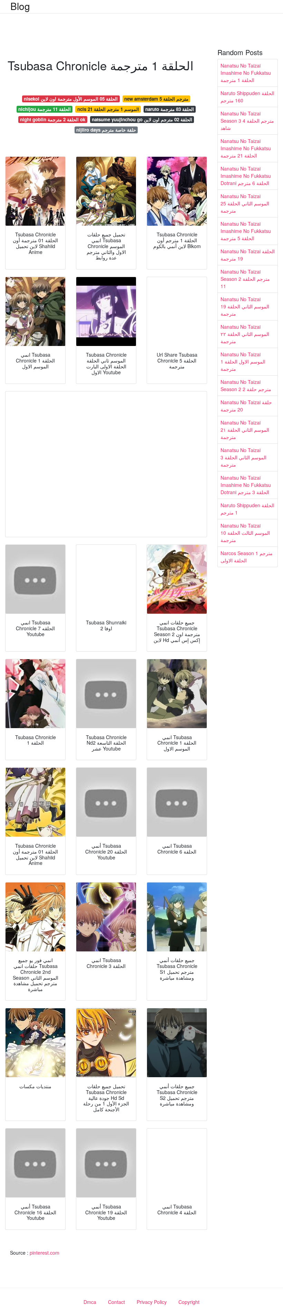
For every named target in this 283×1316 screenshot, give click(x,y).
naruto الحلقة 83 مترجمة (169, 109)
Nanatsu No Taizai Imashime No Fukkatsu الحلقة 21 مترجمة (246, 148)
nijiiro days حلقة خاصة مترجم (106, 129)
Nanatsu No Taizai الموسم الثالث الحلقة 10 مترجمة (245, 532)
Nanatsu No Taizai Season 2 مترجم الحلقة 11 (245, 278)
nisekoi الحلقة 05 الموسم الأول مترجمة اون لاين (71, 98)
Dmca (90, 1301)
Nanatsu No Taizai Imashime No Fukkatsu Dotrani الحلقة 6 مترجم (246, 175)
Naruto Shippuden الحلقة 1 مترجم (247, 509)
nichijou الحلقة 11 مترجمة (44, 109)
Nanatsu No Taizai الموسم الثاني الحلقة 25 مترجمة (245, 203)
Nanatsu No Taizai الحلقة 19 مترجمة (248, 255)
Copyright (188, 1301)
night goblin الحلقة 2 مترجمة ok (52, 119)
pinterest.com (44, 1252)
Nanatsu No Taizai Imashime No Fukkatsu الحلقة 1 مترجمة (246, 72)
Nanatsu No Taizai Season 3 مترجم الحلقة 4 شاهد (247, 120)
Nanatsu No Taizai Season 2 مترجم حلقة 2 (246, 385)
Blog (20, 6)
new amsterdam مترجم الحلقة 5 (156, 98)
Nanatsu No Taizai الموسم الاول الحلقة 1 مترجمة (243, 361)
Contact (116, 1301)
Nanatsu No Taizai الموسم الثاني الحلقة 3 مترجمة (243, 457)
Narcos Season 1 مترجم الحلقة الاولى (247, 557)
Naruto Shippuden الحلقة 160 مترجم (247, 97)
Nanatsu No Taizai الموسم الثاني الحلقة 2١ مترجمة (245, 429)
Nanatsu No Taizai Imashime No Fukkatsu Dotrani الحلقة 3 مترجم (246, 485)
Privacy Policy (152, 1301)
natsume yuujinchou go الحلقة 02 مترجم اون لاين (142, 119)
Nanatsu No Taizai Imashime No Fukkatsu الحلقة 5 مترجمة (246, 231)
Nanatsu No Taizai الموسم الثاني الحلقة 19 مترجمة (245, 306)
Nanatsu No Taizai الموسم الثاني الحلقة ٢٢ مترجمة (245, 334)
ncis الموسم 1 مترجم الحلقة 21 (108, 109)
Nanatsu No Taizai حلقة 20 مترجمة (246, 406)
